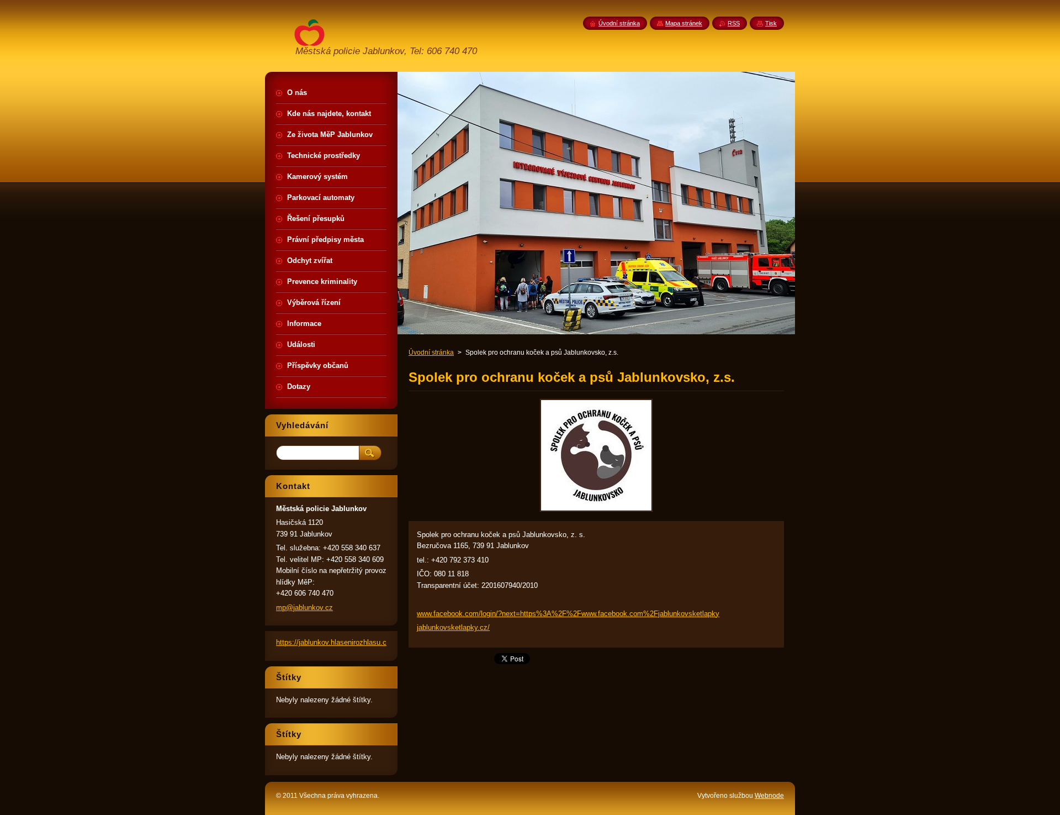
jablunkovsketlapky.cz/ (453, 627)
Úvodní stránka (431, 352)
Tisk (771, 23)
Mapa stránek (683, 23)
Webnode (769, 795)
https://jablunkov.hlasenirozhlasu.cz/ (334, 642)
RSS (734, 23)
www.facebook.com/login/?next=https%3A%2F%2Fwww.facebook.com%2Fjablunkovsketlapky (568, 613)
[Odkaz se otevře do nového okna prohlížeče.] (596, 511)
